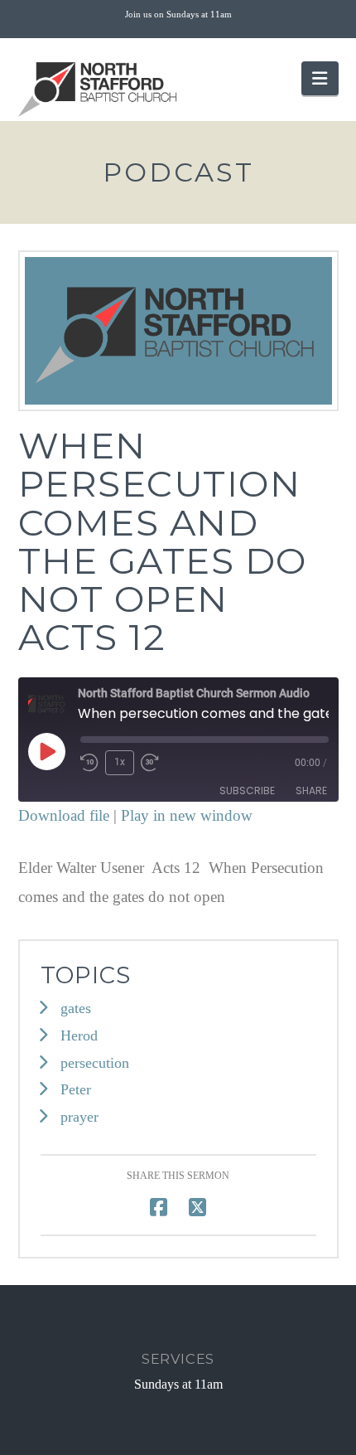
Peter (75, 1089)
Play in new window (187, 815)
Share (311, 790)
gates (75, 1008)
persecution (94, 1063)
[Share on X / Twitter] (197, 1207)
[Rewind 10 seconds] (89, 763)
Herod (79, 1035)
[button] (319, 78)
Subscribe (247, 790)
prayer (79, 1116)
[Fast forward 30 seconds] (150, 763)
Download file (63, 815)
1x (119, 762)
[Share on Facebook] (158, 1207)
